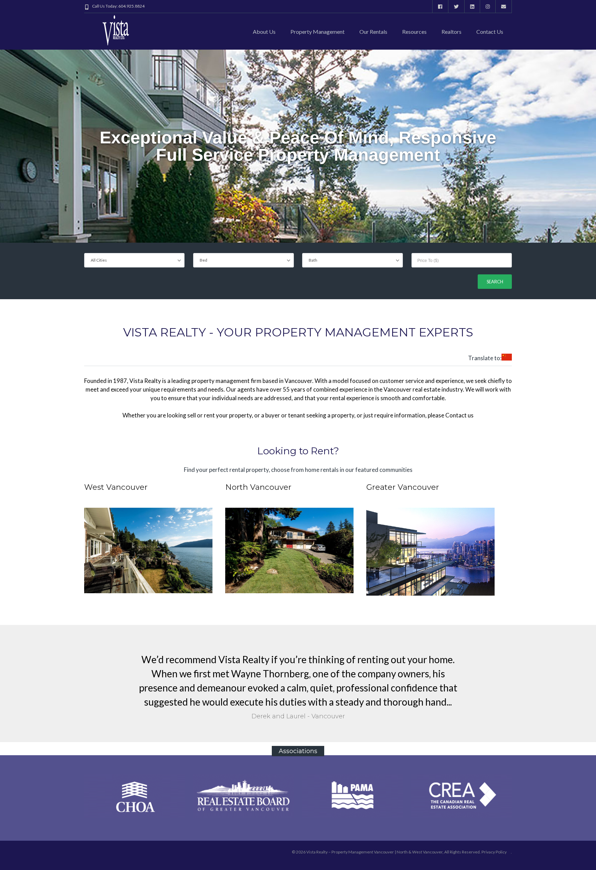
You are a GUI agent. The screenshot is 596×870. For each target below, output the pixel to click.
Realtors (451, 31)
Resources (414, 31)
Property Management (317, 31)
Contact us (489, 31)
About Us (264, 31)
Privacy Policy (494, 851)
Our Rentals (373, 31)
